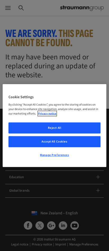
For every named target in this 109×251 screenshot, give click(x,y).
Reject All (54, 128)
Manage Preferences (54, 155)
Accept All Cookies (54, 141)
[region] (54, 125)
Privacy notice (47, 113)
